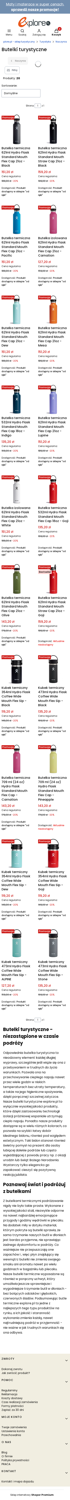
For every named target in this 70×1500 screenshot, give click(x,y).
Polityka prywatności (15, 1460)
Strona (30, 105)
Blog (4, 1452)
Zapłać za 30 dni (13, 1410)
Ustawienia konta (13, 1431)
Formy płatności (13, 1406)
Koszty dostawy (12, 1398)
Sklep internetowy (32, 1494)
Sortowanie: (9, 86)
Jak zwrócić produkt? (16, 1373)
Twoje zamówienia (14, 1427)
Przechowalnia (11, 1435)
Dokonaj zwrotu (12, 1369)
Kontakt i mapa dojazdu (18, 1481)
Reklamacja (9, 1394)
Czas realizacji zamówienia (20, 1402)
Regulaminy (10, 1390)
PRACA (6, 1464)
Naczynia (61, 41)
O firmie (7, 1456)
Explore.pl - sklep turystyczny (18, 41)
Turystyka (45, 41)
